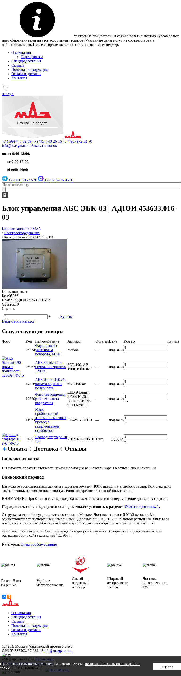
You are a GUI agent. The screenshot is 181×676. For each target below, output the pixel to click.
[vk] (5, 197)
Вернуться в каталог (18, 321)
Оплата (17, 449)
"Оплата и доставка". (141, 507)
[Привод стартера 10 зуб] (14, 443)
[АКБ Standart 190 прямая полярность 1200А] (14, 375)
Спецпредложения (26, 61)
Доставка (46, 449)
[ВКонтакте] (4, 597)
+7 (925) (58, 180)
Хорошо (167, 666)
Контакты (19, 78)
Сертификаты (32, 57)
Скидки (17, 65)
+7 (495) (47, 141)
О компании (21, 53)
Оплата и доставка (26, 74)
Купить (66, 317)
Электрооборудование (39, 544)
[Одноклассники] (9, 597)
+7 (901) (22, 180)
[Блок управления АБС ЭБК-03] (34, 287)
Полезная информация (29, 70)
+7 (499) (16, 141)
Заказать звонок (44, 146)
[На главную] (41, 137)
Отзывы (75, 449)
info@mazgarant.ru (16, 146)
